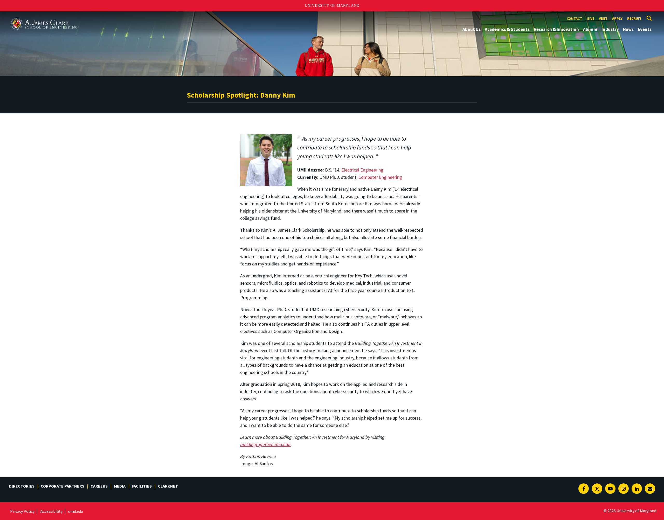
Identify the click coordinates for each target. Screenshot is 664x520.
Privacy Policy (22, 511)
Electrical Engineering (362, 170)
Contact (574, 18)
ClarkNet (168, 486)
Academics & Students (507, 29)
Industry (610, 29)
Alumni (590, 29)
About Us (471, 29)
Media (120, 486)
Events (645, 29)
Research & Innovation (556, 29)
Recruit (634, 18)
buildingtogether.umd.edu (265, 444)
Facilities (142, 486)
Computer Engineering (380, 177)
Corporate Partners (62, 486)
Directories (21, 486)
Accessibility (51, 511)
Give (590, 18)
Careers (99, 486)
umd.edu (75, 511)
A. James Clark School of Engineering (44, 16)
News (628, 29)
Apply (617, 18)
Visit (603, 18)
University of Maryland (332, 6)
